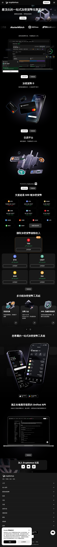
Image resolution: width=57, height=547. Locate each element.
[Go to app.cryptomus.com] (11, 2)
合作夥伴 (23, 542)
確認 (10, 542)
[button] (28, 483)
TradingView (30, 184)
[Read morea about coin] (20, 27)
